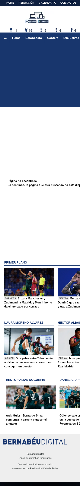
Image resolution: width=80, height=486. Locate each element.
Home (10, 2)
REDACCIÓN (26, 2)
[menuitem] (5, 38)
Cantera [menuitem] (52, 38)
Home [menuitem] (16, 38)
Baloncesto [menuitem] (33, 38)
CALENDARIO (47, 2)
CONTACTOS (68, 2)
